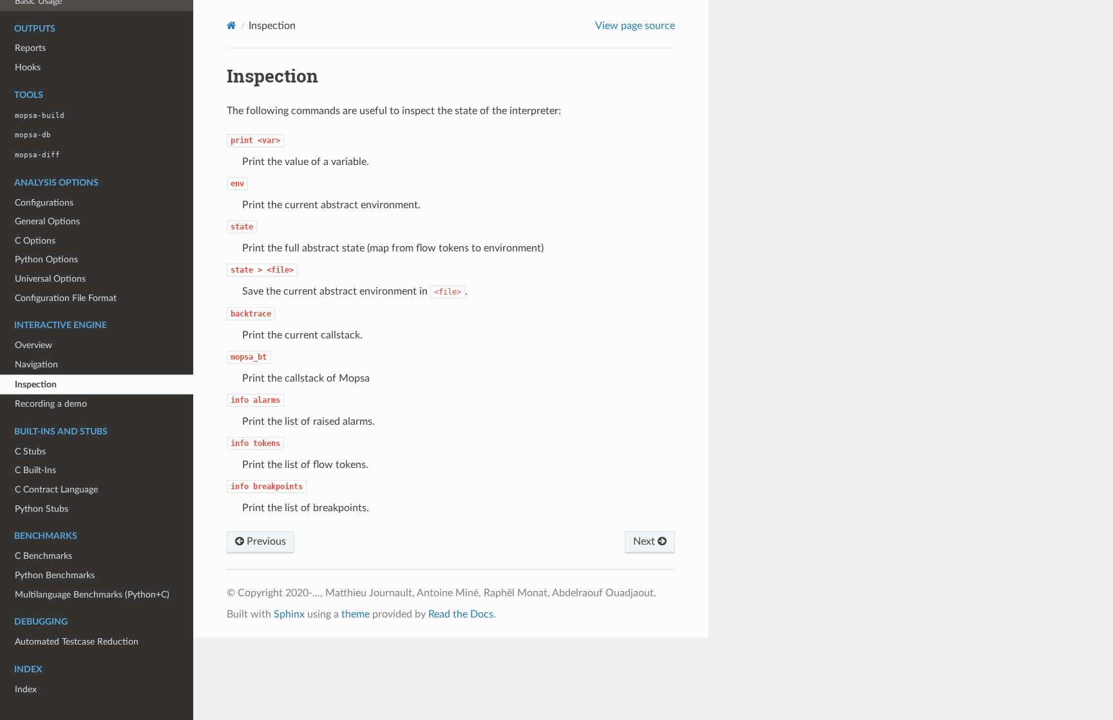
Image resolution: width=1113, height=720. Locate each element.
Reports (30, 48)
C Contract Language (56, 489)
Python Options (46, 259)
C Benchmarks (43, 556)
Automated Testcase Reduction (76, 642)
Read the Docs (460, 614)
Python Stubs (41, 509)
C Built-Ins (35, 470)
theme (355, 614)
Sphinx (289, 614)
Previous (265, 541)
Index (26, 689)
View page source (635, 26)
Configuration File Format (66, 298)
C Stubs (30, 451)
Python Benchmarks (55, 575)
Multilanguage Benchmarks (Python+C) (92, 594)
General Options (47, 221)
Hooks (28, 67)
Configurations (44, 203)
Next (645, 541)
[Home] (231, 25)
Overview (33, 345)
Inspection (36, 384)
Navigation (36, 364)
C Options (35, 241)
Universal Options (50, 279)
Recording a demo (51, 404)
